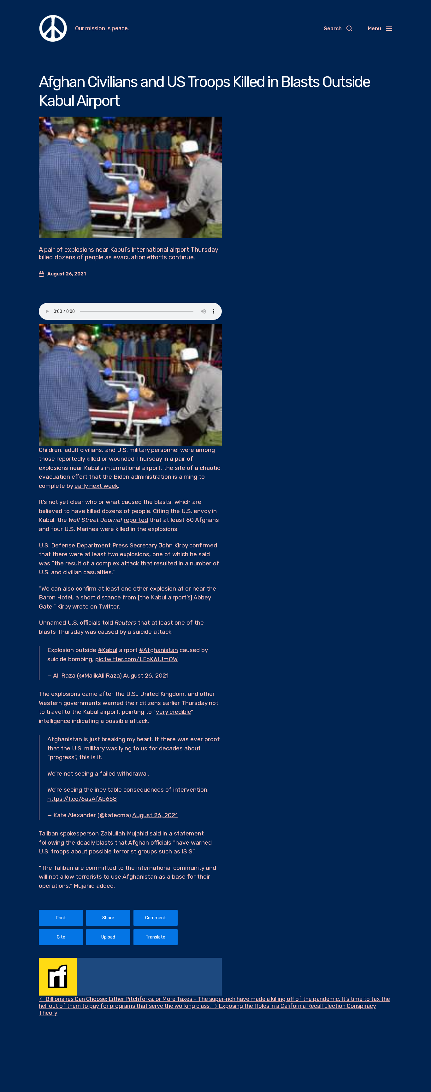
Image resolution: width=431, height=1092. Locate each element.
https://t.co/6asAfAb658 (82, 798)
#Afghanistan (158, 650)
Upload (108, 937)
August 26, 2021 (145, 675)
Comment (155, 918)
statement (189, 833)
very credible (173, 711)
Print (61, 918)
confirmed (203, 545)
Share (108, 918)
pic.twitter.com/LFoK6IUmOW (136, 659)
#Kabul (107, 650)
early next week (96, 485)
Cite (61, 937)
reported (136, 519)
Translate (155, 937)
